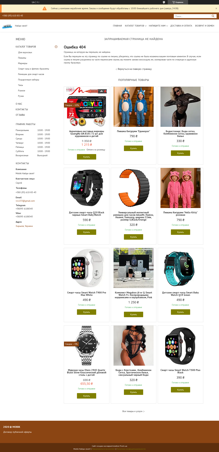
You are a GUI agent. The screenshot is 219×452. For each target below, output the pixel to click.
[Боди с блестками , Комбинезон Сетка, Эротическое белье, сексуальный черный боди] (133, 346)
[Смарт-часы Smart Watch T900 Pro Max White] (86, 268)
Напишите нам (157, 25)
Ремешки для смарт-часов (31, 74)
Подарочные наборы (28, 79)
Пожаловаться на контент (103, 449)
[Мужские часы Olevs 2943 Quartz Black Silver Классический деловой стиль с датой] (86, 346)
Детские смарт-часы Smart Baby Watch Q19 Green (180, 293)
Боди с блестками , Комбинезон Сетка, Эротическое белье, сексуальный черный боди (133, 372)
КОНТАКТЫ (22, 109)
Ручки (21, 96)
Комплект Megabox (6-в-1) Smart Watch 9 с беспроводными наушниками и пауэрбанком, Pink (133, 295)
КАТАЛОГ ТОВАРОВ (26, 46)
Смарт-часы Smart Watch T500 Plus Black (180, 371)
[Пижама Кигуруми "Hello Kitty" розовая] (180, 188)
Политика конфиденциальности (131, 449)
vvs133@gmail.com (25, 200)
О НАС (19, 103)
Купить (86, 156)
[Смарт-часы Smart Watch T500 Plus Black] (180, 346)
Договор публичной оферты (17, 431)
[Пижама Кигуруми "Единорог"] (133, 107)
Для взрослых (25, 52)
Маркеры (22, 63)
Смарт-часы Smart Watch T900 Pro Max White (86, 293)
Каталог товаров (134, 25)
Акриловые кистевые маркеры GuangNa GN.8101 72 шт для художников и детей (86, 133)
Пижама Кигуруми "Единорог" (133, 131)
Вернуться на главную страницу (135, 68)
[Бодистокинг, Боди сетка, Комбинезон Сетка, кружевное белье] (180, 107)
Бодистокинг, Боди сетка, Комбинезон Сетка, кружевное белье (181, 133)
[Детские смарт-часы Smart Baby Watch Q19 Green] (180, 268)
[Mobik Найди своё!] (7, 25)
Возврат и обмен (204, 25)
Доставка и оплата (181, 25)
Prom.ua (123, 446)
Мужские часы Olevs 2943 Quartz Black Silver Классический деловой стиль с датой (86, 372)
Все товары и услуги (132, 411)
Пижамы (22, 57)
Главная (117, 25)
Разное (21, 90)
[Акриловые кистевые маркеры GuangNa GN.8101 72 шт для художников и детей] (86, 107)
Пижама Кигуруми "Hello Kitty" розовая (180, 213)
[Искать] (213, 16)
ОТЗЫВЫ (20, 114)
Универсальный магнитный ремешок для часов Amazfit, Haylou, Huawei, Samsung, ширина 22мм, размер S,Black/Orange (133, 216)
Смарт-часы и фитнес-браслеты (33, 68)
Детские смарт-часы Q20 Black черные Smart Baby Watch (86, 213)
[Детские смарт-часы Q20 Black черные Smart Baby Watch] (86, 188)
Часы (20, 85)
